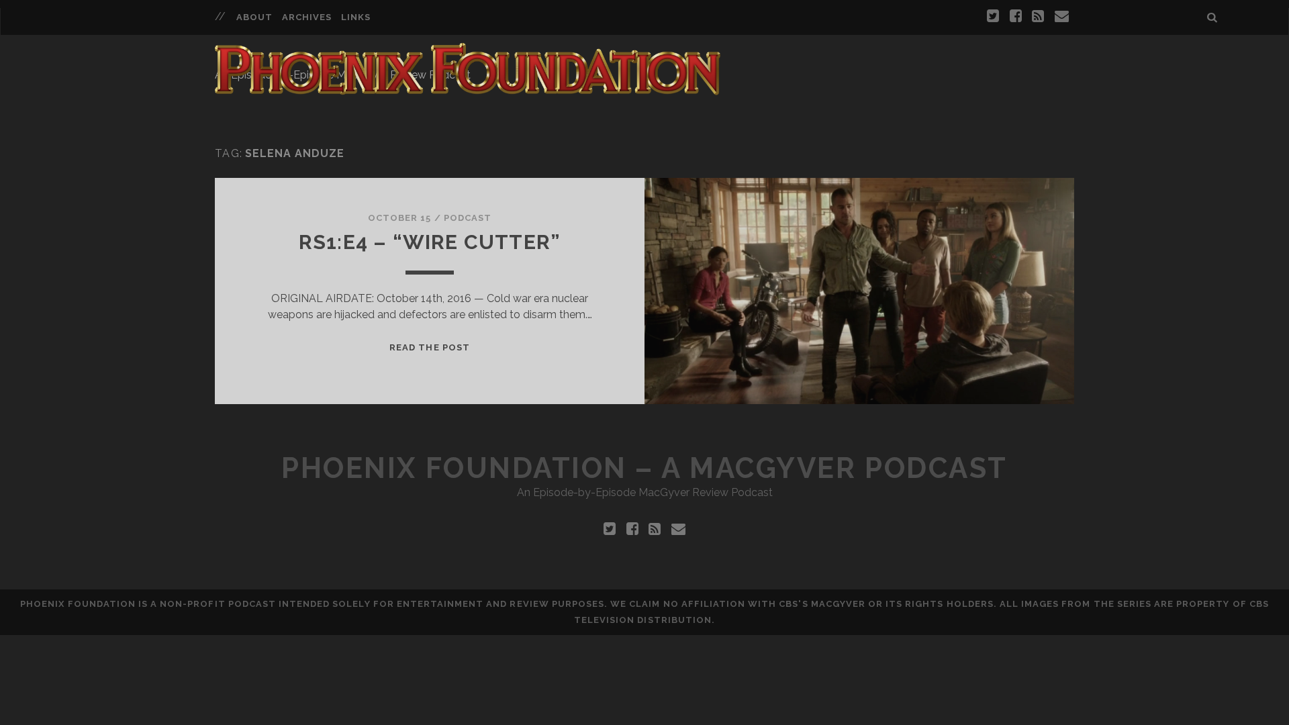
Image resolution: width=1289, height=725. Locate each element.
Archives (307, 17)
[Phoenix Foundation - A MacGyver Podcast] (467, 89)
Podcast (467, 218)
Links (356, 17)
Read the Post (429, 347)
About (254, 17)
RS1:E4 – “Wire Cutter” (430, 242)
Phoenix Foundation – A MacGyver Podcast (644, 468)
